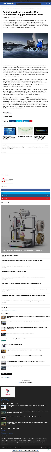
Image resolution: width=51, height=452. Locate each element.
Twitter (26, 192)
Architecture (10, 438)
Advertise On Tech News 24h (7, 433)
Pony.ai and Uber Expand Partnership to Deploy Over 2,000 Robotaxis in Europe (24, 350)
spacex (32, 442)
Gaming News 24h (5, 400)
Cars (29, 438)
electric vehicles (4, 442)
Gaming (44, 438)
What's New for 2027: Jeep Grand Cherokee (16, 366)
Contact (6, 1)
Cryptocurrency (38, 438)
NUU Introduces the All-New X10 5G (14, 344)
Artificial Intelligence (17, 438)
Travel (12, 440)
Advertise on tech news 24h (25, 1)
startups (37, 442)
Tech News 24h (4, 399)
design (34, 440)
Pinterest (26, 198)
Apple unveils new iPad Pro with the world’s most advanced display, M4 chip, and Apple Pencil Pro (40, 138)
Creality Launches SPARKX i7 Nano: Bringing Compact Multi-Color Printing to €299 (24, 355)
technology (42, 442)
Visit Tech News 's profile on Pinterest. (8, 310)
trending (3, 443)
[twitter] (45, 1)
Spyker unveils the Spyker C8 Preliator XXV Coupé (17, 338)
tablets (11, 8)
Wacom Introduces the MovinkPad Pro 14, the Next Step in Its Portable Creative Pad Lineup (9, 138)
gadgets (7, 8)
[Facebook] (41, 447)
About (2, 1)
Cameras (24, 438)
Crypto (33, 438)
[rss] (49, 1)
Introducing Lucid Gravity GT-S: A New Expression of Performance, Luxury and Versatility (26, 361)
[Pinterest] (48, 1)
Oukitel (10, 113)
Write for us (12, 1)
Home (4, 8)
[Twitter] (43, 447)
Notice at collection (17, 450)
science (22, 442)
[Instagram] (46, 1)
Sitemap (17, 1)
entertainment (11, 442)
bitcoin (24, 440)
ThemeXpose (18, 447)
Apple (5, 438)
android (20, 440)
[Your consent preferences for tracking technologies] (49, 450)
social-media (27, 442)
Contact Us (3, 430)
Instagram (26, 195)
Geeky (3, 440)
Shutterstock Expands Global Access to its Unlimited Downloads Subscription (24, 416)
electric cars (44, 440)
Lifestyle (7, 440)
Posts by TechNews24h (6, 377)
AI (2, 438)
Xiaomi (15, 440)
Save (31, 120)
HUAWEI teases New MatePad (25, 136)
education (38, 440)
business (29, 440)
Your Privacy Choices (29, 450)
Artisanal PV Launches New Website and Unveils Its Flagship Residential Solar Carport (25, 321)
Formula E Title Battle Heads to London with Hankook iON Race (20, 333)
